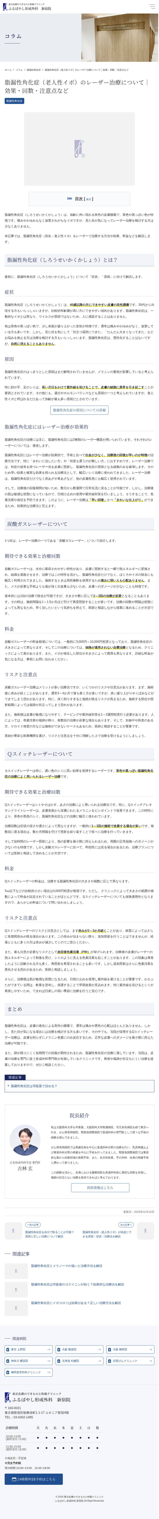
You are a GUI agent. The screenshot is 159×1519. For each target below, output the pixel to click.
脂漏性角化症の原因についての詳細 (79, 410)
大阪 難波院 (69, 1349)
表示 (88, 199)
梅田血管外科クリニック (26, 1372)
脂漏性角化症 (14, 100)
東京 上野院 (18, 1349)
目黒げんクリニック (125, 1360)
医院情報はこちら (100, 1187)
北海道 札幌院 (70, 1360)
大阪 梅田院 (120, 1349)
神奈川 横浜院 (19, 1360)
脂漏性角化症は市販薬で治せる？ (34, 1086)
